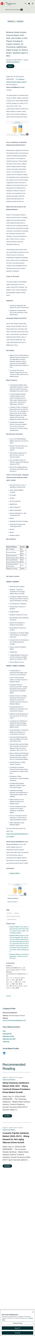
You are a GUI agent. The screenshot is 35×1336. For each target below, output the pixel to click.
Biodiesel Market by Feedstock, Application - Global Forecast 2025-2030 (19, 956)
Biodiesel (9, 913)
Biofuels (17, 913)
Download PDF (7, 1033)
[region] (17, 1323)
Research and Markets (13, 62)
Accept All (17, 1332)
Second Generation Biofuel (13, 916)
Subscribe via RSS (8, 1036)
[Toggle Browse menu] (28, 9)
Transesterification (11, 919)
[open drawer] (32, 3)
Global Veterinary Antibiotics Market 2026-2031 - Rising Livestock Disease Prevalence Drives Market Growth (16, 1088)
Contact (8, 996)
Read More (7, 1115)
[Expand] (27, 134)
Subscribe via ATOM (9, 1039)
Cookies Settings (17, 1323)
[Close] (33, 1312)
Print (4, 1031)
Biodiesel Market (15, 873)
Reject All (17, 1328)
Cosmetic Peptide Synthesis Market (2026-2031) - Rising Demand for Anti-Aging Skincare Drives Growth (16, 1138)
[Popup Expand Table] (27, 547)
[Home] (8, 3)
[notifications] (29, 3)
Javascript (6, 1041)
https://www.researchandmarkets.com (14, 1020)
